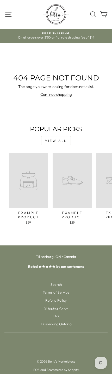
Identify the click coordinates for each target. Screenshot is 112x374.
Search (56, 284)
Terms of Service (56, 292)
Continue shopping (56, 94)
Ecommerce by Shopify (63, 370)
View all (56, 141)
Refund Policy (56, 300)
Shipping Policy (56, 308)
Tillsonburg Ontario (56, 324)
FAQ (56, 316)
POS (36, 370)
